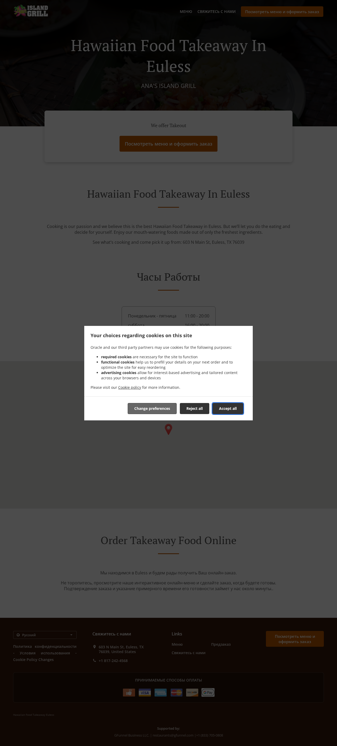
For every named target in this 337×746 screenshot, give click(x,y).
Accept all (228, 408)
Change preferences (152, 408)
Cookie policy (129, 387)
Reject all (194, 408)
